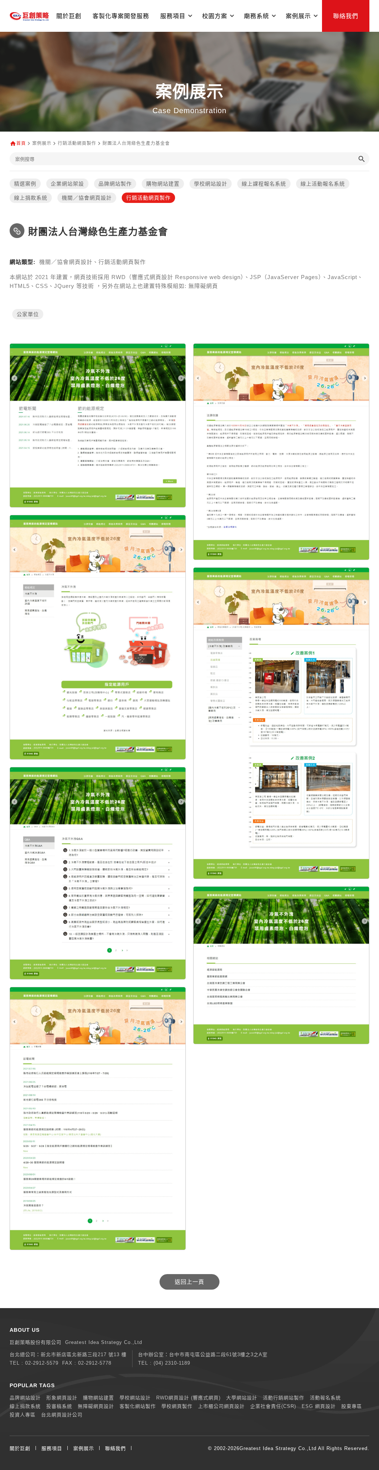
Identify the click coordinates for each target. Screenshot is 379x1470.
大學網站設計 (241, 1398)
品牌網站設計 (25, 1398)
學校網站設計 (210, 184)
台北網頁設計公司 (62, 1415)
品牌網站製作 (115, 184)
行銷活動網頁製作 (148, 198)
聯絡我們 (345, 16)
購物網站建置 (163, 184)
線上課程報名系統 (264, 184)
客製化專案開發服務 (121, 16)
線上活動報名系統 (323, 184)
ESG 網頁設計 (319, 1406)
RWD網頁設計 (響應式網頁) (188, 1398)
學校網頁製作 (176, 1406)
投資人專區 (23, 1415)
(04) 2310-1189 (172, 1363)
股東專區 (351, 1406)
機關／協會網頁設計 (87, 198)
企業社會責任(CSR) (273, 1406)
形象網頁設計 (61, 1398)
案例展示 (83, 1448)
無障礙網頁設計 (96, 1406)
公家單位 (28, 314)
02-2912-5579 (41, 1363)
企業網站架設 (67, 184)
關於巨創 (68, 16)
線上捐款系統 (30, 198)
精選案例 (25, 184)
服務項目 (51, 1448)
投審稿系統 (59, 1406)
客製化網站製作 (138, 1406)
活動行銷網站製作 (283, 1398)
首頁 (21, 143)
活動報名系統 (325, 1398)
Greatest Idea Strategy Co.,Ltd (277, 1448)
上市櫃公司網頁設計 (221, 1406)
